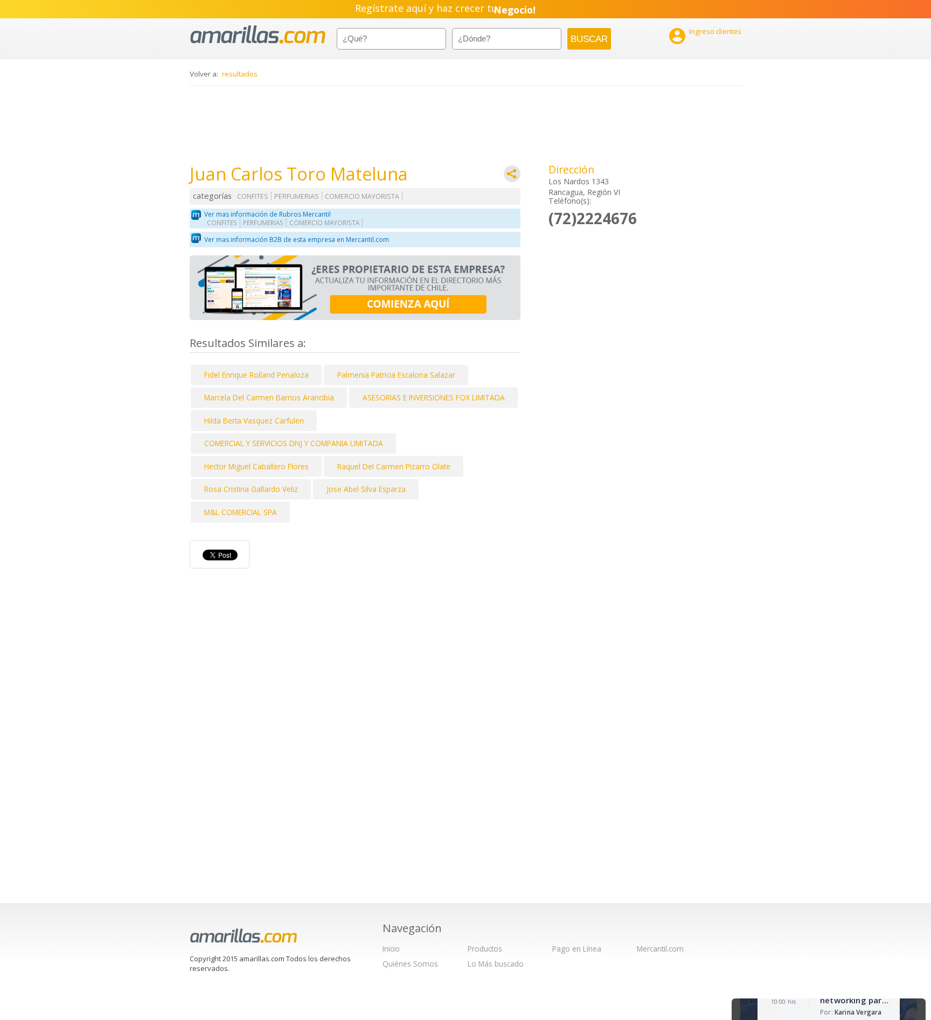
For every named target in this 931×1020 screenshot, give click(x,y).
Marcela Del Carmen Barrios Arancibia (269, 397)
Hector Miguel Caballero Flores (256, 466)
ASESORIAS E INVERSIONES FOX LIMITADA (434, 397)
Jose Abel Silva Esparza (366, 489)
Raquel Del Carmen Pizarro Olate (393, 466)
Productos (485, 948)
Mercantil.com (660, 948)
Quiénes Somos (410, 964)
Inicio (391, 948)
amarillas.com (258, 34)
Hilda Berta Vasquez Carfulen (254, 420)
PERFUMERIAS (296, 196)
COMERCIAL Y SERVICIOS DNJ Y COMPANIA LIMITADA (293, 443)
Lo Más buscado (496, 964)
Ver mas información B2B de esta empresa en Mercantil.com (296, 239)
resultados (240, 74)
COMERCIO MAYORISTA (362, 196)
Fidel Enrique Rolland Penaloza (256, 375)
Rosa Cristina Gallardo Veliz (251, 489)
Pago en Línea (576, 948)
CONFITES (252, 196)
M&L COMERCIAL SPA (240, 512)
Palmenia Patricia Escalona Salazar (396, 375)
